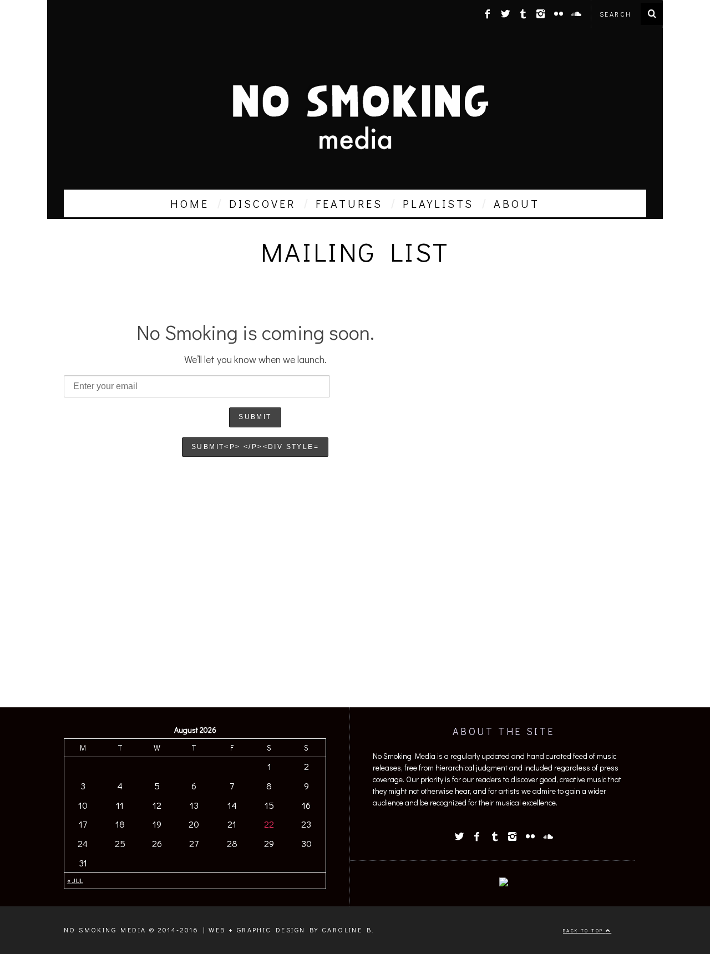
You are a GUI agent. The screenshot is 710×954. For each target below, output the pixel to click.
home (189, 203)
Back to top (584, 930)
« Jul (75, 880)
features (349, 203)
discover (262, 203)
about (517, 203)
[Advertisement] (355, 613)
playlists (438, 203)
